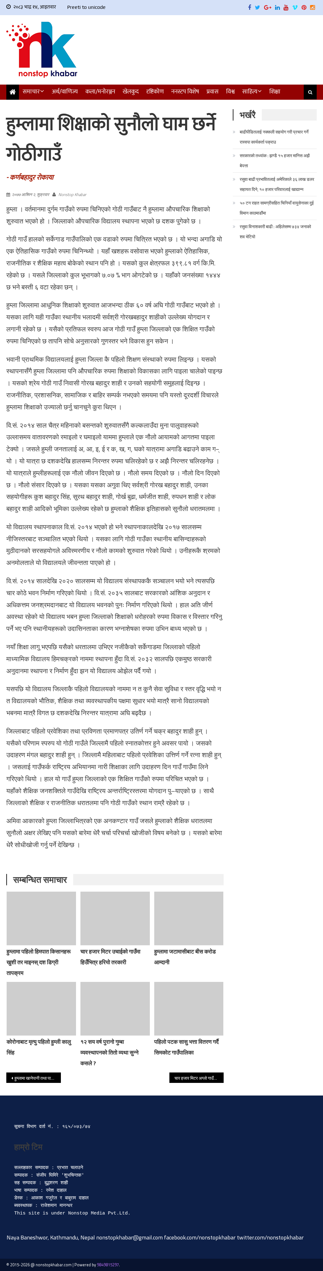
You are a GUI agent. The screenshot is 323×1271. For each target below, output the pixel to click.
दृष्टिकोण (155, 92)
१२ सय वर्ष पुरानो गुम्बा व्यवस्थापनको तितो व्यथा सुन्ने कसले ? (109, 1052)
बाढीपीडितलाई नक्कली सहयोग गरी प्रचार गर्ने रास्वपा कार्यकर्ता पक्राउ (274, 136)
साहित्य (249, 92)
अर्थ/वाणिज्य (65, 92)
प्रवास (213, 92)
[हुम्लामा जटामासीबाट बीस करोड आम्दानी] (189, 918)
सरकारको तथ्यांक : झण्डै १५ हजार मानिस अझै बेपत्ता (275, 160)
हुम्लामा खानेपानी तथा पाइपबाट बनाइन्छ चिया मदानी (38, 1078)
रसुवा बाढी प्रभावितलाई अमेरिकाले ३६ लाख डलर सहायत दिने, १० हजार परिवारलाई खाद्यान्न (277, 184)
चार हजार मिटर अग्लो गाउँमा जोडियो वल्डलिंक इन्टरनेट (199, 1078)
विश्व (230, 92)
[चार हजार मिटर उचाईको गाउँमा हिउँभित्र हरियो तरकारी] (115, 918)
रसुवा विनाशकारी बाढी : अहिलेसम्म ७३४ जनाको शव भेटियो (275, 231)
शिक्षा (274, 92)
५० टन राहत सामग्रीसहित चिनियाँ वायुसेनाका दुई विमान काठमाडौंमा (277, 207)
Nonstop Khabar (72, 194)
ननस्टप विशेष (185, 92)
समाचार (31, 92)
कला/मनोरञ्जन (100, 92)
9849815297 (108, 1265)
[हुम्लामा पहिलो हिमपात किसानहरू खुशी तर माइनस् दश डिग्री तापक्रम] (41, 918)
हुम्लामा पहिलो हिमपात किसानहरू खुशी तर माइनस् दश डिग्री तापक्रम (39, 962)
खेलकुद (131, 92)
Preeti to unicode (86, 7)
